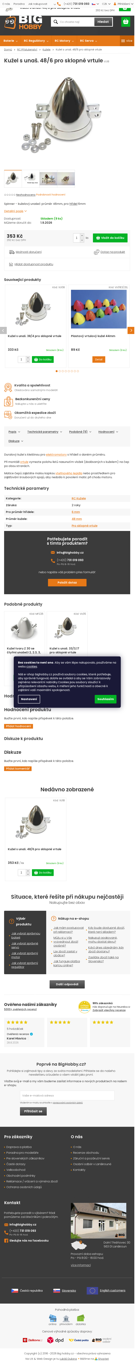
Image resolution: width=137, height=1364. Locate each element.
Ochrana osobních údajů (24, 1187)
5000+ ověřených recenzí (20, 1009)
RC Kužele (79, 498)
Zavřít (24, 260)
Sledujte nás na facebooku (29, 1241)
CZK (104, 4)
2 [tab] (59, 371)
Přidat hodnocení (18, 726)
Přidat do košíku (110, 237)
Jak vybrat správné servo (24, 945)
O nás (6, 4)
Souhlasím (105, 699)
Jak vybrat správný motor (24, 955)
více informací (81, 1265)
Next (131, 330)
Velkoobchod (15, 1170)
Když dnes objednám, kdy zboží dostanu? (106, 950)
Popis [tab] (12, 432)
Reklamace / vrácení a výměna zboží (32, 1181)
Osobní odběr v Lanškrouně (92, 1164)
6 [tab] (71, 371)
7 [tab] (74, 371)
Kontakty (79, 1170)
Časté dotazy (16, 1164)
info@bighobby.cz (70, 553)
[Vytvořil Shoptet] (96, 1359)
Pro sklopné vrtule (84, 526)
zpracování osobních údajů (68, 1102)
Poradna (19, 4)
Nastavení (29, 699)
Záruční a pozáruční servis (91, 1158)
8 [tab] (77, 371)
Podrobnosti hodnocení (50, 194)
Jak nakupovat (37, 4)
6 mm (76, 512)
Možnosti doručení (29, 252)
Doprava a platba (19, 1147)
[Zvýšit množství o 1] (82, 235)
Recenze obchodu (86, 1153)
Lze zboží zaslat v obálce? (65, 953)
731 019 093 (75, 560)
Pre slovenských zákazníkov (25, 1158)
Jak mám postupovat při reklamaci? (69, 930)
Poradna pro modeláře (22, 1153)
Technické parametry (42, 432)
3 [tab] (62, 371)
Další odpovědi (67, 984)
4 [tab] (65, 371)
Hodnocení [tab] (106, 432)
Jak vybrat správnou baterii (25, 935)
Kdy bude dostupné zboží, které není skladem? (106, 930)
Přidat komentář (18, 769)
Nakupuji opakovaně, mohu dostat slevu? (102, 940)
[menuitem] (11, 40)
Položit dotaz (67, 582)
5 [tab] (68, 371)
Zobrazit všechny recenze (109, 1010)
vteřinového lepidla (68, 473)
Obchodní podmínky (20, 1176)
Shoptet (103, 1359)
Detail (98, 359)
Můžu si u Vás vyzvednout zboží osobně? (66, 942)
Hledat (103, 21)
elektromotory (56, 455)
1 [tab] (56, 371)
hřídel (73, 204)
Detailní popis (13, 211)
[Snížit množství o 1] (82, 240)
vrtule (24, 462)
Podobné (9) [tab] (78, 432)
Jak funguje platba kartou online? (67, 963)
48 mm (77, 519)
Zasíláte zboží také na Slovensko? (103, 959)
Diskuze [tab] (14, 441)
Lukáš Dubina (68, 1359)
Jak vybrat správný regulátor (24, 965)
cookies (31, 666)
